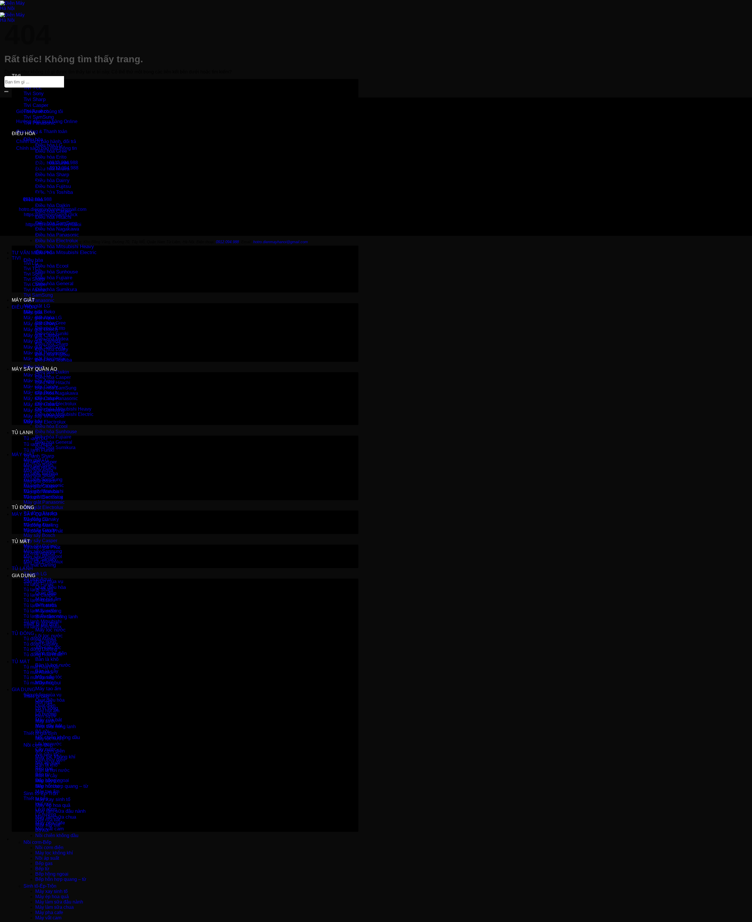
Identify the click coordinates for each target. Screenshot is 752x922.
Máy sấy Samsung (43, 551)
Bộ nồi (42, 830)
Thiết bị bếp (36, 798)
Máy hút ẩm (47, 710)
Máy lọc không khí (54, 852)
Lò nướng (45, 814)
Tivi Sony (34, 93)
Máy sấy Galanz (40, 545)
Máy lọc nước (50, 630)
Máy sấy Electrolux (45, 422)
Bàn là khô (46, 659)
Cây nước (45, 749)
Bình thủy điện (50, 759)
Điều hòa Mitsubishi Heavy (64, 246)
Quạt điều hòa (50, 700)
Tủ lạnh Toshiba (40, 605)
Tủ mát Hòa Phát (41, 666)
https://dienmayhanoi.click (51, 214)
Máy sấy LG (36, 519)
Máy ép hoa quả (52, 805)
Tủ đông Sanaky (41, 643)
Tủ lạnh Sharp (39, 456)
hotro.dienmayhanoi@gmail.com (52, 209)
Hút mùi (43, 803)
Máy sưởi (45, 721)
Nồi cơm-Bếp (37, 842)
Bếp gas (44, 863)
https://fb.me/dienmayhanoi (53, 224)
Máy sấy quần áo (34, 369)
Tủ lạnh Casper (40, 594)
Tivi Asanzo (36, 289)
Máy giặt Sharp (39, 475)
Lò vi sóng (46, 809)
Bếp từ (42, 868)
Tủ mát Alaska (38, 672)
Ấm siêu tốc (47, 754)
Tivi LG (31, 263)
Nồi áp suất (47, 858)
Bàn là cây (46, 775)
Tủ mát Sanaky (39, 677)
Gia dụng (24, 575)
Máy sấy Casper (40, 540)
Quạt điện (45, 705)
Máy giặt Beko (38, 465)
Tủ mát (21, 541)
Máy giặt (23, 300)
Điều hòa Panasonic (57, 235)
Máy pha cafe (49, 912)
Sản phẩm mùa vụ (42, 694)
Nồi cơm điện (49, 847)
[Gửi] (6, 91)
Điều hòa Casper (53, 377)
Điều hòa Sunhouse (56, 272)
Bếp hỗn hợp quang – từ (61, 786)
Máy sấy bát (47, 824)
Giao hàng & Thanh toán (41, 131)
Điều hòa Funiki (51, 333)
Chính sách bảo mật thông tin (46, 148)
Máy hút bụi (47, 786)
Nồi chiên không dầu (56, 835)
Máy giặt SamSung (43, 496)
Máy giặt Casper (41, 486)
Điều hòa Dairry (52, 180)
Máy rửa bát (47, 819)
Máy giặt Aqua (38, 470)
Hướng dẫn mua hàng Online (47, 121)
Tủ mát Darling (40, 565)
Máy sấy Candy (40, 530)
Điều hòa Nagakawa (57, 229)
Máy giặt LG (37, 306)
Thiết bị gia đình (40, 733)
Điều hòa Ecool (51, 266)
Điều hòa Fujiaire (53, 278)
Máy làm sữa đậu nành (60, 811)
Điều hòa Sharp (52, 174)
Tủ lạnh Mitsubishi (43, 621)
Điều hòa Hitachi (52, 382)
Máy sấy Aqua (38, 524)
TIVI (16, 75)
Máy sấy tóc (47, 780)
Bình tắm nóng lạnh (55, 726)
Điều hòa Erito (50, 157)
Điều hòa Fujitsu (53, 186)
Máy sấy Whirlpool (43, 556)
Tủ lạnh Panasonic (43, 616)
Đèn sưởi (45, 715)
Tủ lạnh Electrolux (42, 626)
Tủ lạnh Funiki (38, 584)
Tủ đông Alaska (40, 638)
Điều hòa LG (49, 145)
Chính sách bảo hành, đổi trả (46, 141)
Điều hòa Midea (51, 338)
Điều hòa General (54, 283)
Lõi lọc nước (49, 636)
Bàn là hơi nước (52, 770)
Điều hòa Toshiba (54, 192)
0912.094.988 (63, 162)
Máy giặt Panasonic (44, 502)
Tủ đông (23, 507)
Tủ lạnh (22, 432)
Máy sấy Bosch (39, 535)
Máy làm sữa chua (54, 907)
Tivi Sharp (35, 99)
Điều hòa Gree (51, 151)
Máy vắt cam (49, 829)
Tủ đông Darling (40, 649)
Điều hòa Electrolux (56, 240)
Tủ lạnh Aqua (37, 579)
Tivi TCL (33, 87)
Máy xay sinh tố (52, 799)
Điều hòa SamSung (55, 387)
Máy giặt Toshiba (41, 491)
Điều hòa (24, 133)
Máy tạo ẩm (48, 688)
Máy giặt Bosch (40, 480)
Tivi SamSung (39, 117)
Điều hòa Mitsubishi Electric (66, 252)
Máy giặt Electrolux (43, 507)
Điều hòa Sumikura (56, 289)
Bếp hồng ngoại (51, 873)
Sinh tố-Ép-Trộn (40, 886)
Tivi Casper (36, 105)
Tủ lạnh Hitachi (39, 600)
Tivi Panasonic (39, 300)
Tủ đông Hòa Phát (43, 654)
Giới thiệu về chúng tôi (39, 111)
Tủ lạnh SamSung (42, 610)
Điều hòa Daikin (52, 205)
